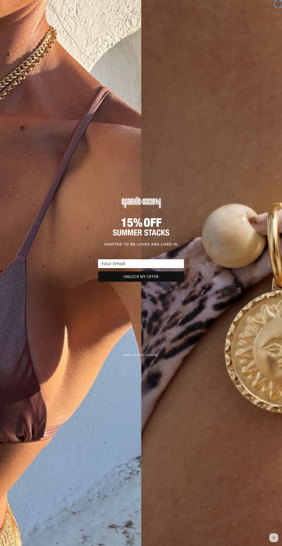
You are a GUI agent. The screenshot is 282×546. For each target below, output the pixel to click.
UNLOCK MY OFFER (141, 276)
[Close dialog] (278, 4)
